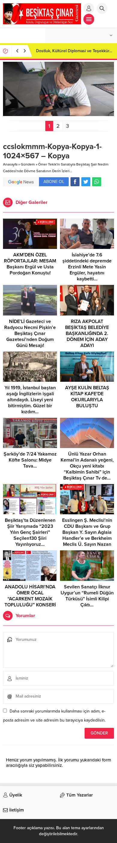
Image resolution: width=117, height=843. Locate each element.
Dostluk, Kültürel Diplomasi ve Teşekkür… (74, 50)
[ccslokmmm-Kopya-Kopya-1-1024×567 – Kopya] (58, 113)
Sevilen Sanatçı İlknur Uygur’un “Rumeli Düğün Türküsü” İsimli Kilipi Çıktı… (87, 596)
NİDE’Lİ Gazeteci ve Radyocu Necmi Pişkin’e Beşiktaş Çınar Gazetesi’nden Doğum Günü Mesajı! (30, 333)
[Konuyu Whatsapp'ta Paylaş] (96, 181)
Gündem (28, 164)
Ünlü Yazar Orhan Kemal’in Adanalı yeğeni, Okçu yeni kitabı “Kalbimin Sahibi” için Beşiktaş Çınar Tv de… (87, 466)
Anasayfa (10, 164)
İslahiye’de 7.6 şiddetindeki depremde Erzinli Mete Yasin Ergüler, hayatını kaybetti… (87, 267)
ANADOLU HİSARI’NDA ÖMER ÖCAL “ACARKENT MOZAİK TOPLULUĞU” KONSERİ (30, 596)
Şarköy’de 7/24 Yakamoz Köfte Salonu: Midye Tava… (30, 460)
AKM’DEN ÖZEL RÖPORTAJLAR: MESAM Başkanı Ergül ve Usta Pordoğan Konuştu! (30, 264)
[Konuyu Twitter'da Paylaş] (85, 181)
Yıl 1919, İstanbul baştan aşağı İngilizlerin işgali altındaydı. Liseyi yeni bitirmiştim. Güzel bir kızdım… (30, 400)
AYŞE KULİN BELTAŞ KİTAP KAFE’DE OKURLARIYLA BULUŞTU (87, 397)
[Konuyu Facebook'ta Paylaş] (75, 181)
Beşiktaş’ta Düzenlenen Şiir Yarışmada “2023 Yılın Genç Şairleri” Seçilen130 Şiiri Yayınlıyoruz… (30, 532)
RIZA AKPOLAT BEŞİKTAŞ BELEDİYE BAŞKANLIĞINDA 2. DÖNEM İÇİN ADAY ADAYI (87, 333)
